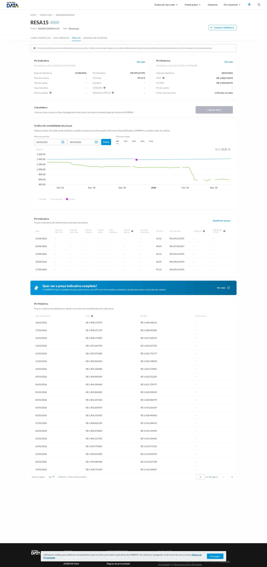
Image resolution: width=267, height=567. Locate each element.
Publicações (191, 4)
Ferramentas (231, 4)
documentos (61, 38)
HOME (33, 15)
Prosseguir (215, 556)
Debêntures (46, 15)
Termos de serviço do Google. (188, 564)
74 (210, 477)
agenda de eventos (95, 38)
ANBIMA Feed (71, 563)
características (40, 38)
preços (76, 38)
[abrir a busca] (259, 5)
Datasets (213, 4)
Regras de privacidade (118, 563)
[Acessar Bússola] (249, 4)
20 (50, 477)
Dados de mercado (165, 4)
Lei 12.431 (54, 22)
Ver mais (141, 62)
